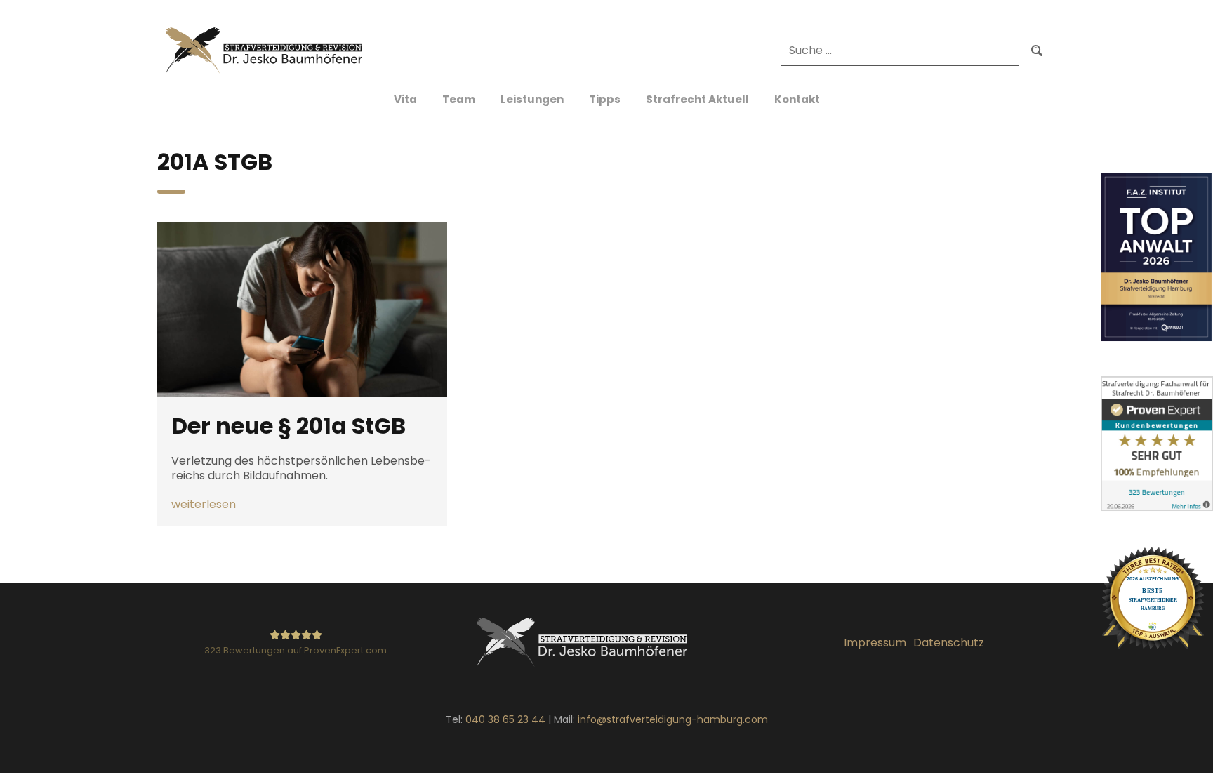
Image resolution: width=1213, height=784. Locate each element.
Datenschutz (948, 642)
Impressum (875, 642)
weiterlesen (203, 505)
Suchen (1036, 51)
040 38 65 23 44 (505, 719)
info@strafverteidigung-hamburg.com (673, 719)
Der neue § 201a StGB (288, 426)
